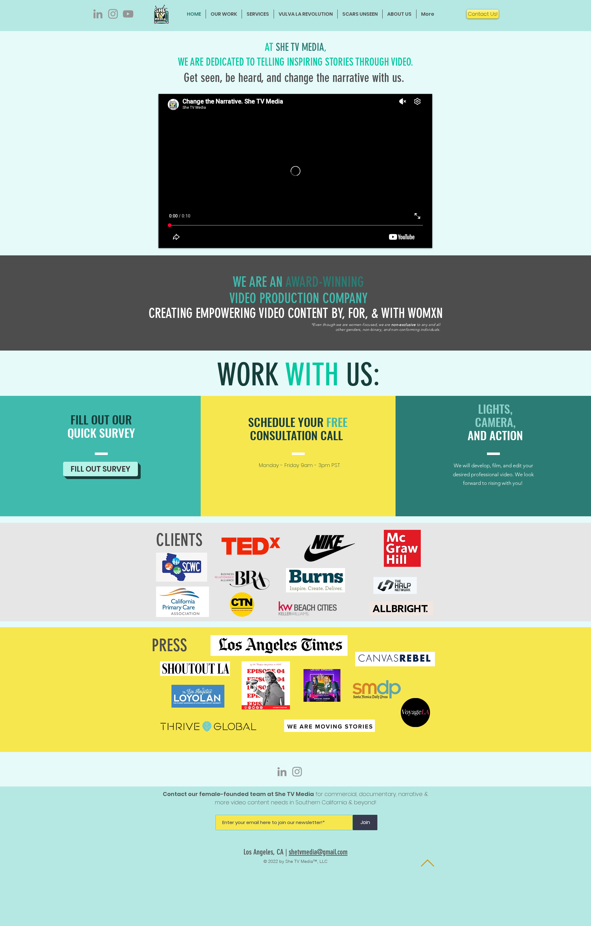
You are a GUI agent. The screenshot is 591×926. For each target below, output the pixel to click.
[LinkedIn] (97, 13)
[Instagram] (113, 13)
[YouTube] (128, 13)
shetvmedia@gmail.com (318, 852)
